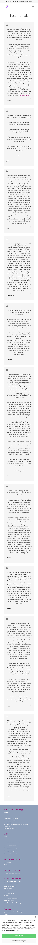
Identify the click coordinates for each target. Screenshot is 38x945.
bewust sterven (25, 95)
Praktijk (6, 914)
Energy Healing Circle (11, 851)
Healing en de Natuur (10, 886)
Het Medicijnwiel (8, 888)
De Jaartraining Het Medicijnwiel (12, 873)
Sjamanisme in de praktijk (11, 898)
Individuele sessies (11, 845)
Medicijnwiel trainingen (12, 848)
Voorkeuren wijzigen (19, 941)
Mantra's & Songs (9, 893)
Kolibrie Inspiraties (9, 891)
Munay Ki (6, 895)
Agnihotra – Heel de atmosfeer (12, 881)
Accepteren (19, 936)
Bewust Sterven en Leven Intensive (15, 854)
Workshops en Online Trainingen (13, 903)
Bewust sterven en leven (11, 884)
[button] (35, 917)
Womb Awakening (9, 900)
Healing (6, 865)
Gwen (5, 837)
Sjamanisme (7, 862)
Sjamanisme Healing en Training (13, 912)
